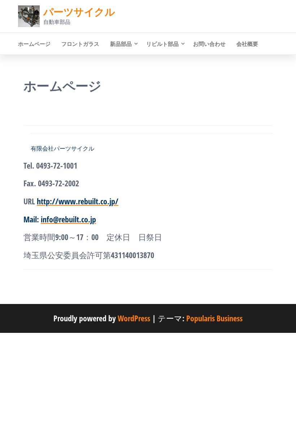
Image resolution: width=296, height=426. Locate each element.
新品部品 (121, 43)
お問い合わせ (209, 43)
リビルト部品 (162, 43)
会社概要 (247, 43)
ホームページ (34, 43)
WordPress (134, 318)
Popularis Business (214, 318)
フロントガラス (80, 43)
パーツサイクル (79, 11)
